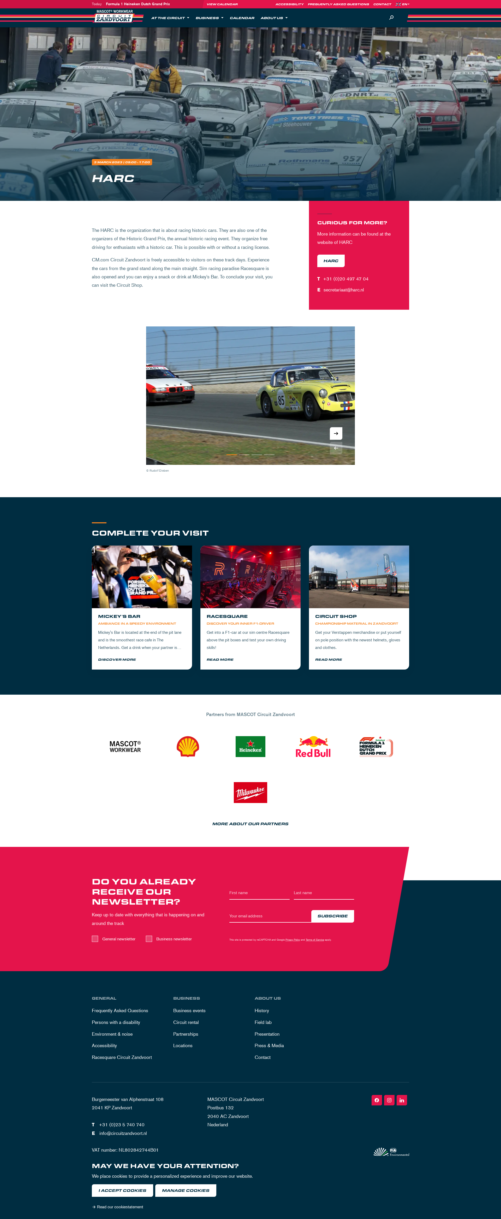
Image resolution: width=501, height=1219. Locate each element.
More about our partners (250, 824)
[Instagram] (389, 1100)
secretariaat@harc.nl (344, 289)
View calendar (222, 4)
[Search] (391, 18)
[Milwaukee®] (250, 792)
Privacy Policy (292, 939)
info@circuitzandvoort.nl (123, 1133)
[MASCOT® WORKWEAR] (125, 746)
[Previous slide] (336, 448)
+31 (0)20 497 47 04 (346, 279)
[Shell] (188, 746)
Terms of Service (315, 939)
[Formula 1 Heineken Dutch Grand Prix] (376, 746)
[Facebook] (377, 1100)
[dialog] (250, 1187)
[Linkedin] (402, 1100)
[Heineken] (250, 746)
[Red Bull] (313, 746)
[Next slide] (336, 433)
